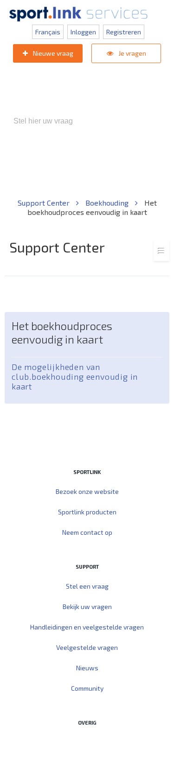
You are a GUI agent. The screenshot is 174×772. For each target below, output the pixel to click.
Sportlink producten (87, 512)
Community (87, 688)
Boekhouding (107, 202)
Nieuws (87, 668)
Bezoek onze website (87, 491)
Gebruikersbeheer (114, 170)
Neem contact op (87, 532)
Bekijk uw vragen (87, 606)
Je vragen (131, 53)
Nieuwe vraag (52, 53)
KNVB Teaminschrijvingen (126, 160)
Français (47, 32)
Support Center (44, 202)
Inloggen (83, 32)
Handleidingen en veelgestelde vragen (87, 627)
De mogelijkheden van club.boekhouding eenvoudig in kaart (75, 377)
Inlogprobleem (54, 170)
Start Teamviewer (69, 742)
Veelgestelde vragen (87, 647)
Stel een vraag (87, 586)
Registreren (123, 32)
